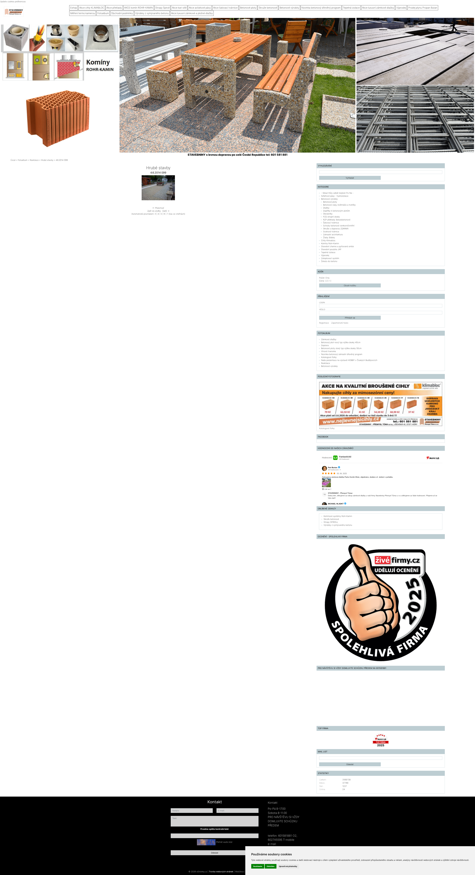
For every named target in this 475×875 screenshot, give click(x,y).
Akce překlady (114, 7)
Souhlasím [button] (257, 866)
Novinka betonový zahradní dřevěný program (341, 354)
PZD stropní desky (331, 216)
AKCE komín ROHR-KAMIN (138, 7)
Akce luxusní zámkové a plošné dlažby (192, 13)
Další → (165, 211)
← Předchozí (158, 208)
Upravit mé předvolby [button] (288, 866)
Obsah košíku (350, 285)
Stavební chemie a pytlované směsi (337, 246)
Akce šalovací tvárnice (225, 7)
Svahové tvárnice (331, 231)
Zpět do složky (154, 211)
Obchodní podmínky (122, 13)
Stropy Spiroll (162, 7)
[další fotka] (226, 188)
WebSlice (239, 871)
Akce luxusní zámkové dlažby (378, 7)
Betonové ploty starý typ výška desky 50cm (341, 348)
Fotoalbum (103, 13)
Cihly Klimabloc (328, 240)
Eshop (73, 7)
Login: (322, 302)
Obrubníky (327, 213)
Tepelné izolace (328, 252)
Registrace (324, 323)
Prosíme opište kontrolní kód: (214, 829)
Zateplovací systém (330, 258)
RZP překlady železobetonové (336, 219)
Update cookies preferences (13, 1)
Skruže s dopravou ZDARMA (335, 228)
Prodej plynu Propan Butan (422, 7)
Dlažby (326, 208)
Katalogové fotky (329, 357)
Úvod (13, 160)
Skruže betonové (268, 7)
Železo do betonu (329, 261)
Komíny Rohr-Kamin (330, 243)
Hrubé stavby (47, 160)
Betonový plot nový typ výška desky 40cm (340, 342)
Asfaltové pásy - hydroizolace (334, 196)
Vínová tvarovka (328, 351)
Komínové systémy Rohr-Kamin (338, 516)
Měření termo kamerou (82, 13)
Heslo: (322, 309)
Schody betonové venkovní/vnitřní (338, 225)
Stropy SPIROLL (331, 522)
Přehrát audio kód (224, 842)
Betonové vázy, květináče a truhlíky (339, 205)
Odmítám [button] (270, 866)
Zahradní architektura (333, 234)
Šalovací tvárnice (331, 222)
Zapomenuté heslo (339, 323)
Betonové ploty (248, 7)
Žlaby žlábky (329, 237)
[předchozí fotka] (90, 188)
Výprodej (401, 7)
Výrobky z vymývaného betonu (152, 13)
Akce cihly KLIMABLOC (91, 7)
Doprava (325, 345)
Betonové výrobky (289, 7)
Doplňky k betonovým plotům (336, 211)
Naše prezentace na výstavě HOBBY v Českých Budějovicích (349, 360)
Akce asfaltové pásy (200, 7)
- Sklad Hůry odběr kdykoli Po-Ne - (337, 193)
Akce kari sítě (179, 7)
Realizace (34, 160)
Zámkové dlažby (328, 339)
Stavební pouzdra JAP (331, 249)
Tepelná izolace (351, 7)
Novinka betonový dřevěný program (321, 7)
